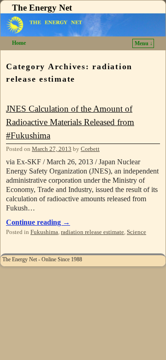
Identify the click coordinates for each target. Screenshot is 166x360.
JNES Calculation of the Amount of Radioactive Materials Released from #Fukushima (70, 122)
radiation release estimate (92, 232)
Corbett (90, 149)
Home (19, 43)
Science (136, 232)
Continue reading (38, 222)
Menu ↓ (144, 43)
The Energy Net (42, 7)
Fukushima (44, 232)
